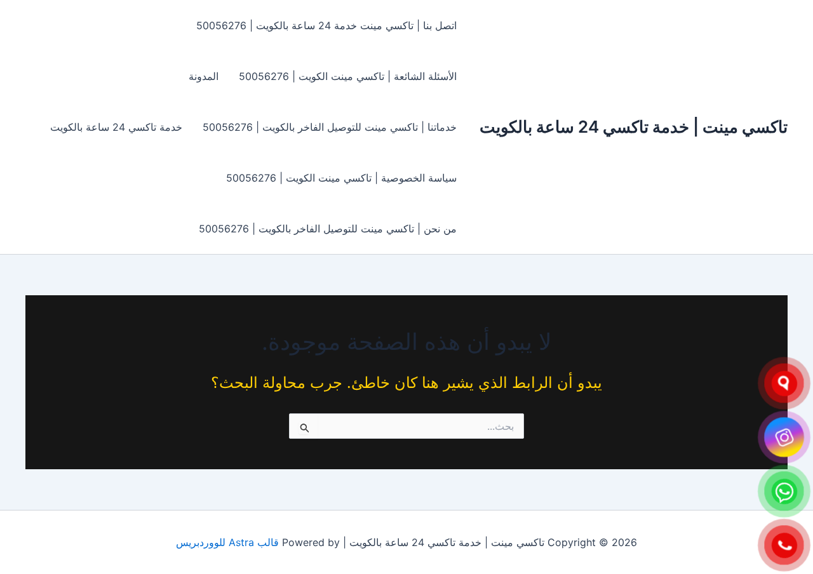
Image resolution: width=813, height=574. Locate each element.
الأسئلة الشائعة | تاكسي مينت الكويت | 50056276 (348, 76)
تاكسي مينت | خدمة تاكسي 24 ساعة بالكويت (634, 127)
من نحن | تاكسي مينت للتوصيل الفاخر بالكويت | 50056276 (328, 228)
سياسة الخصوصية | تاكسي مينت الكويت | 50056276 (341, 177)
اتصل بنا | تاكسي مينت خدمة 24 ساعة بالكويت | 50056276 (326, 25)
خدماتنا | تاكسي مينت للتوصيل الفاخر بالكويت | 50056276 (330, 127)
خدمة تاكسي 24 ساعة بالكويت (116, 127)
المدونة (203, 76)
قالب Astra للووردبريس (227, 542)
